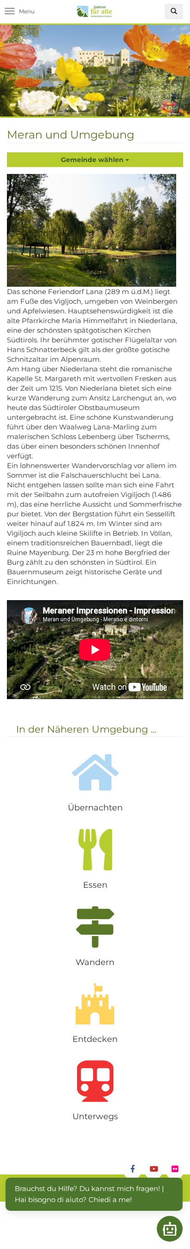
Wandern (95, 962)
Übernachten (95, 808)
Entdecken (95, 1039)
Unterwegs (95, 1116)
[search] (174, 11)
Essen (95, 885)
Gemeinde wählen (93, 160)
